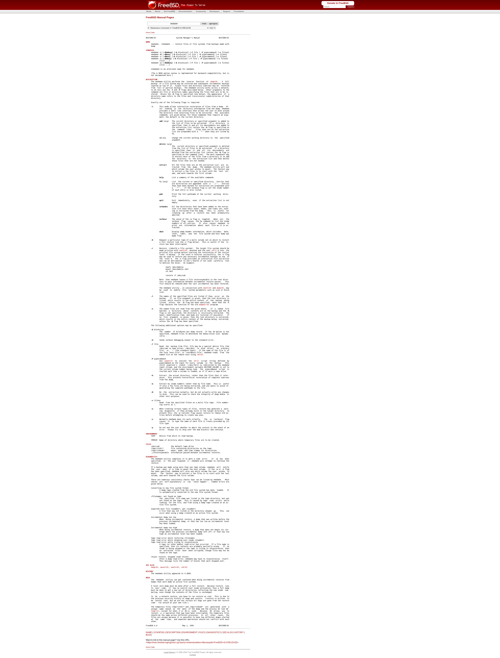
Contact (193, 655)
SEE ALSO (228, 632)
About (157, 11)
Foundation (239, 11)
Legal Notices (169, 652)
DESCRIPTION (173, 632)
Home (148, 11)
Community (201, 11)
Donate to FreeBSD (338, 3)
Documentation (185, 11)
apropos (213, 23)
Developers (215, 11)
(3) (169, 361)
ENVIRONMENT (190, 632)
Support (226, 11)
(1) (214, 250)
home (148, 32)
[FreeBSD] (175, 9)
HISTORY (239, 632)
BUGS (149, 635)
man (204, 23)
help (153, 32)
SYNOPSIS (159, 632)
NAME (149, 632)
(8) (214, 82)
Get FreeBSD (169, 11)
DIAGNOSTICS (214, 632)
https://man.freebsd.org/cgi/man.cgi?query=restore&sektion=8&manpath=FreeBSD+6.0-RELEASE (192, 642)
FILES (202, 632)
